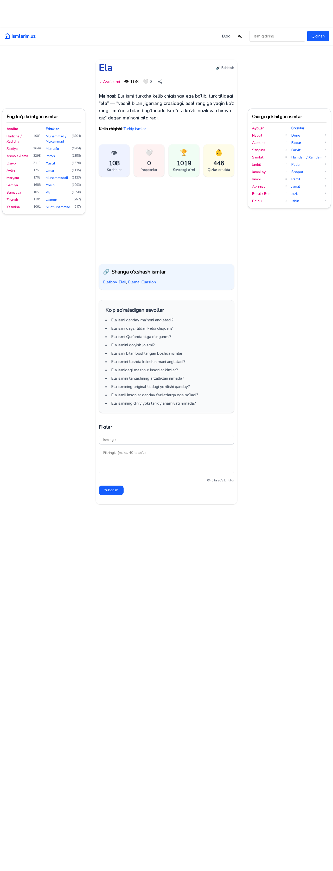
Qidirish (318, 36)
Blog (226, 36)
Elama (133, 282)
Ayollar (12, 128)
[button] (149, 160)
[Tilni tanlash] (240, 36)
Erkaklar (52, 128)
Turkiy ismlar (135, 129)
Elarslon (148, 282)
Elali (122, 282)
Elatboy (110, 282)
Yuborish (111, 490)
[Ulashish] (160, 81)
